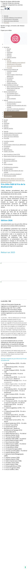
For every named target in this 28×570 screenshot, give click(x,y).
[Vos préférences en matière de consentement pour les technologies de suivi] (25, 567)
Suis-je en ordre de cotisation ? (16, 109)
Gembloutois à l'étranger (11, 19)
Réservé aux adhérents (13, 95)
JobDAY (9, 73)
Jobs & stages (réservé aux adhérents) (15, 144)
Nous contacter (11, 98)
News (8, 50)
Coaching (9, 80)
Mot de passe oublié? (13, 110)
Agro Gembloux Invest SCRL (15, 86)
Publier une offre (12, 83)
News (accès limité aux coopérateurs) (13, 89)
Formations (10, 78)
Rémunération (11, 81)
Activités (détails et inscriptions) (13, 17)
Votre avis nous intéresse (11, 21)
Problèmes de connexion (14, 102)
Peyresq (9, 56)
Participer (10, 52)
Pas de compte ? (11, 104)
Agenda (6, 16)
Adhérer (9, 54)
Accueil (9, 49)
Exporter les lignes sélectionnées (10, 1)
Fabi (8, 97)
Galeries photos (11, 57)
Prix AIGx (6, 23)
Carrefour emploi (12, 71)
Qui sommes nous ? (12, 93)
